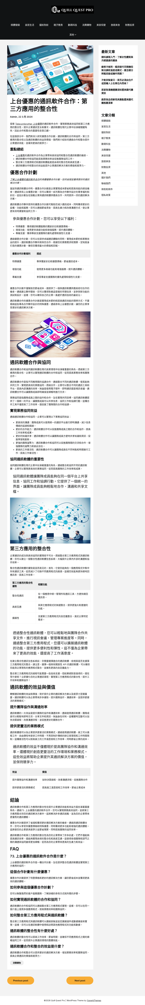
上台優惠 (20, 155)
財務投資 (129, 24)
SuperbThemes (94, 1000)
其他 (72, 34)
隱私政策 (105, 195)
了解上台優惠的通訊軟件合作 (25, 179)
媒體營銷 (15, 24)
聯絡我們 (105, 183)
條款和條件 (107, 189)
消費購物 (86, 24)
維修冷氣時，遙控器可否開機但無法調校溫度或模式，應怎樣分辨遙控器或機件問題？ (117, 70)
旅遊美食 (115, 24)
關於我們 (105, 177)
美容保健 (101, 24)
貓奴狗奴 (43, 24)
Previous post (20, 980)
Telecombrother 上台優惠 (28, 123)
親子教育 (58, 24)
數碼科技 (72, 24)
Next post (80, 980)
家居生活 (29, 24)
